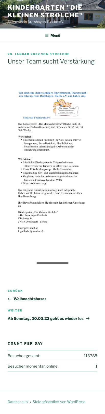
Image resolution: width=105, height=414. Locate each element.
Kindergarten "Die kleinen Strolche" (45, 11)
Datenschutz (18, 401)
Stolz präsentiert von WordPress (59, 401)
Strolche (60, 54)
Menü (55, 35)
